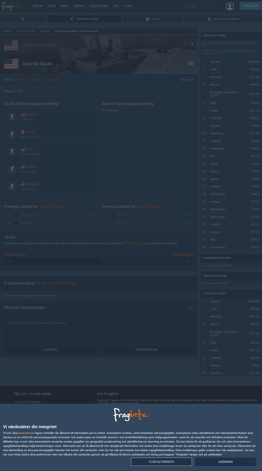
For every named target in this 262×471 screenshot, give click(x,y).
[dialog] (131, 437)
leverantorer (26, 432)
